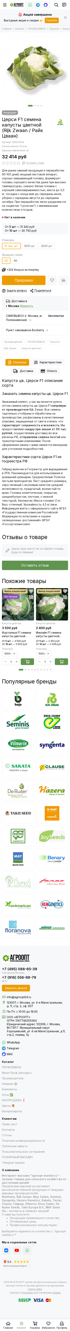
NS (16, 260)
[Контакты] (64, 5)
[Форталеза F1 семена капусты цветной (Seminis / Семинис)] (18, 604)
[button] (30, 106)
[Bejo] (18, 699)
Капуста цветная (31, 348)
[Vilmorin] (18, 744)
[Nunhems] (52, 813)
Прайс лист (9, 1124)
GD (6, 260)
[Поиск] (56, 5)
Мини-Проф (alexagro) (17, 1072)
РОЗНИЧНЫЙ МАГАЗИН (17, 1157)
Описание (19, 362)
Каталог (19, 28)
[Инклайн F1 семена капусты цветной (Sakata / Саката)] (52, 604)
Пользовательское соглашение (23, 1151)
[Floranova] (18, 927)
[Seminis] (18, 722)
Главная (6, 28)
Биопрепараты (12, 1111)
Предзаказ (24, 280)
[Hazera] (52, 790)
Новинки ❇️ (9, 1083)
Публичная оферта (14, 1146)
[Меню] (5, 5)
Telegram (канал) (13, 1162)
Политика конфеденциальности (23, 1140)
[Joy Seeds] (52, 836)
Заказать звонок (16, 988)
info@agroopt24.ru (19, 997)
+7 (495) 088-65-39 (19, 969)
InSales (56, 1292)
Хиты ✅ (7, 1094)
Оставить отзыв (35, 565)
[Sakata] (18, 767)
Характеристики (50, 362)
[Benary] (52, 859)
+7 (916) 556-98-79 (19, 977)
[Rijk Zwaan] (60, 122)
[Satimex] (52, 927)
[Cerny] (18, 882)
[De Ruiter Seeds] (18, 790)
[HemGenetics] (52, 904)
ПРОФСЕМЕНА (37, 28)
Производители (13, 341)
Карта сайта (35, 1289)
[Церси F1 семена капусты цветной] (35, 67)
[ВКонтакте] (6, 1250)
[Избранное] (52, 280)
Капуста (54, 28)
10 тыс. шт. (11, 246)
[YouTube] (16, 1250)
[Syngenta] (52, 744)
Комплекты (9, 1089)
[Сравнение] (63, 280)
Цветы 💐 (8, 1105)
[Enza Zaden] (52, 722)
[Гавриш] (18, 836)
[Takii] (18, 813)
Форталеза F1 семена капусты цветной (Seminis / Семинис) (16, 634)
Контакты (8, 1129)
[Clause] (52, 767)
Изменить (26, 306)
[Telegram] (38, 5)
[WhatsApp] (30, 5)
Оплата (52, 371)
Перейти (52, 20)
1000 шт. (29, 246)
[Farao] (52, 882)
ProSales (28, 1292)
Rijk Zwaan (10, 348)
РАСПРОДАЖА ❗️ (13, 1100)
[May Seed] (18, 859)
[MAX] (46, 5)
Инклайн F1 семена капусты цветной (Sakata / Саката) (48, 634)
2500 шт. (47, 246)
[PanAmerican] (18, 904)
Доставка (26, 371)
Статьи (7, 1135)
